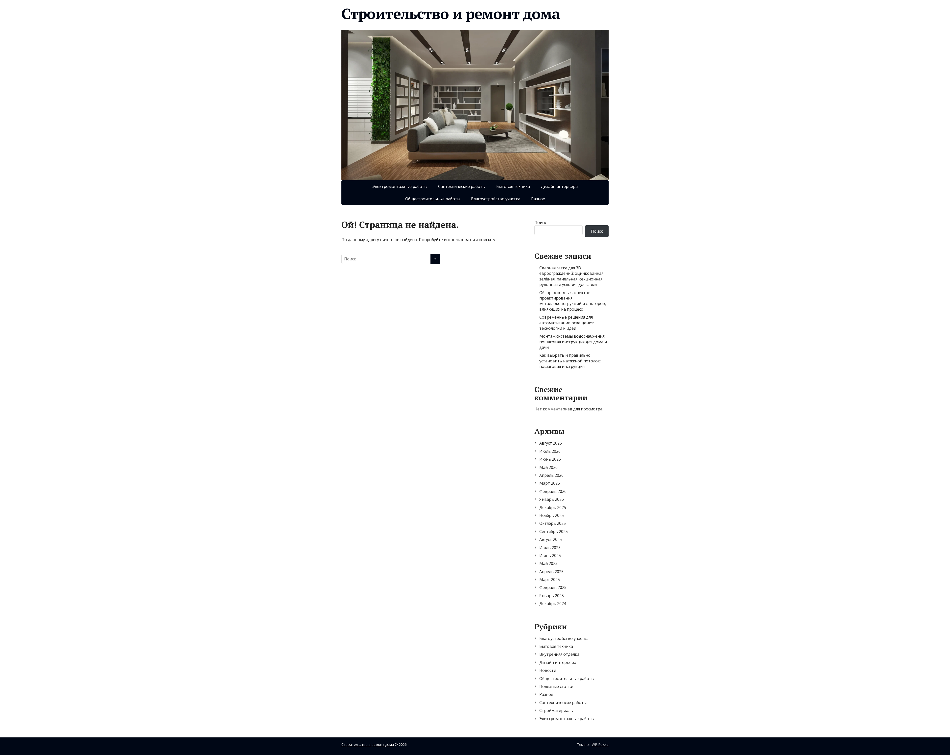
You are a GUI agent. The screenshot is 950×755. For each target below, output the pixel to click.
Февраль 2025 (553, 587)
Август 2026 (550, 443)
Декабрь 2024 (552, 603)
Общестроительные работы (432, 198)
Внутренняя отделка (559, 654)
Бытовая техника (513, 186)
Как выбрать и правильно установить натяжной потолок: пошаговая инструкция (570, 360)
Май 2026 (548, 467)
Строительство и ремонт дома (450, 13)
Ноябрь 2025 (551, 515)
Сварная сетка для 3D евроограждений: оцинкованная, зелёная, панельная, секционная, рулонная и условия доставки (571, 276)
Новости (547, 670)
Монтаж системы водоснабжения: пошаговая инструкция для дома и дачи (573, 341)
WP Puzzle (600, 744)
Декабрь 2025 (552, 507)
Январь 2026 (551, 499)
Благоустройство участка (495, 198)
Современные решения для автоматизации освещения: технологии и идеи (566, 322)
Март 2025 (549, 579)
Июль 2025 (550, 547)
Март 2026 (549, 483)
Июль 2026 (550, 451)
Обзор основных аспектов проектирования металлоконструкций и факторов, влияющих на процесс (572, 301)
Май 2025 (548, 563)
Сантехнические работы (461, 186)
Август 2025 (550, 539)
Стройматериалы (556, 710)
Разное (538, 198)
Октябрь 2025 (552, 523)
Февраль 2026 (553, 491)
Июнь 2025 (550, 555)
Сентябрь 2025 (553, 531)
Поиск (540, 222)
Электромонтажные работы (399, 186)
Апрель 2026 (551, 475)
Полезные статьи (556, 686)
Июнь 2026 (550, 459)
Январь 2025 (551, 595)
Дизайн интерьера (559, 186)
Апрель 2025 (551, 571)
